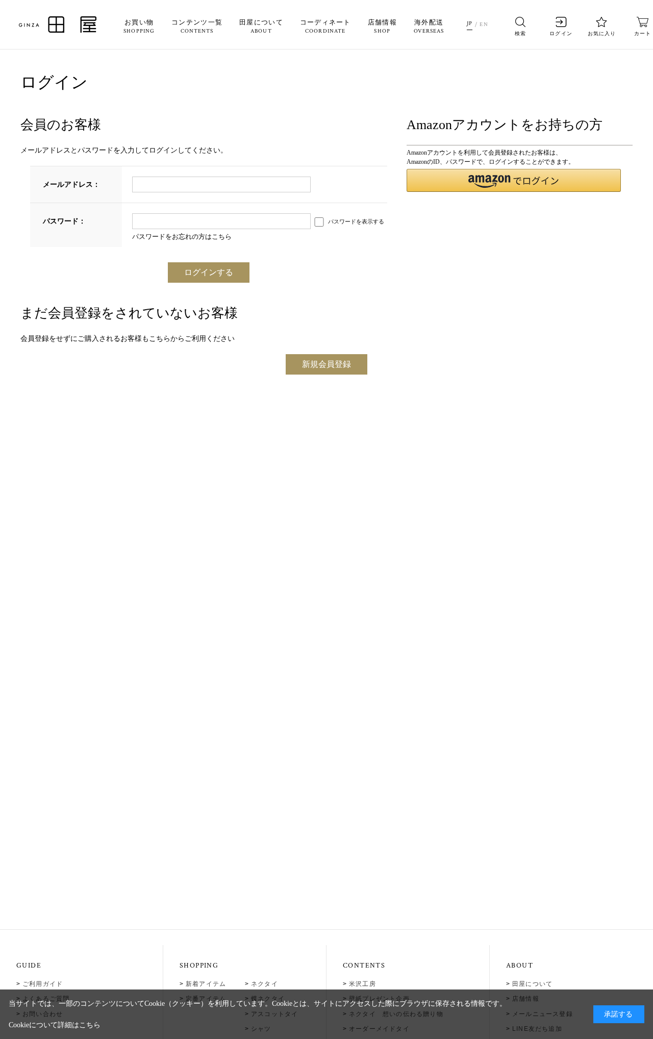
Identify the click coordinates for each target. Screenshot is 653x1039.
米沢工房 (362, 983)
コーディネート (325, 27)
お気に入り (602, 33)
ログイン (560, 33)
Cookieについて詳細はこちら (55, 1025)
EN (484, 24)
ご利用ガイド (42, 983)
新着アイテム (206, 983)
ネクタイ (264, 983)
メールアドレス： (71, 184)
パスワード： (64, 221)
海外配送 (429, 27)
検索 (520, 33)
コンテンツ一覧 (196, 27)
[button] (513, 180)
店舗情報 (382, 27)
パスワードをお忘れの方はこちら (182, 236)
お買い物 (139, 27)
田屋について (261, 27)
